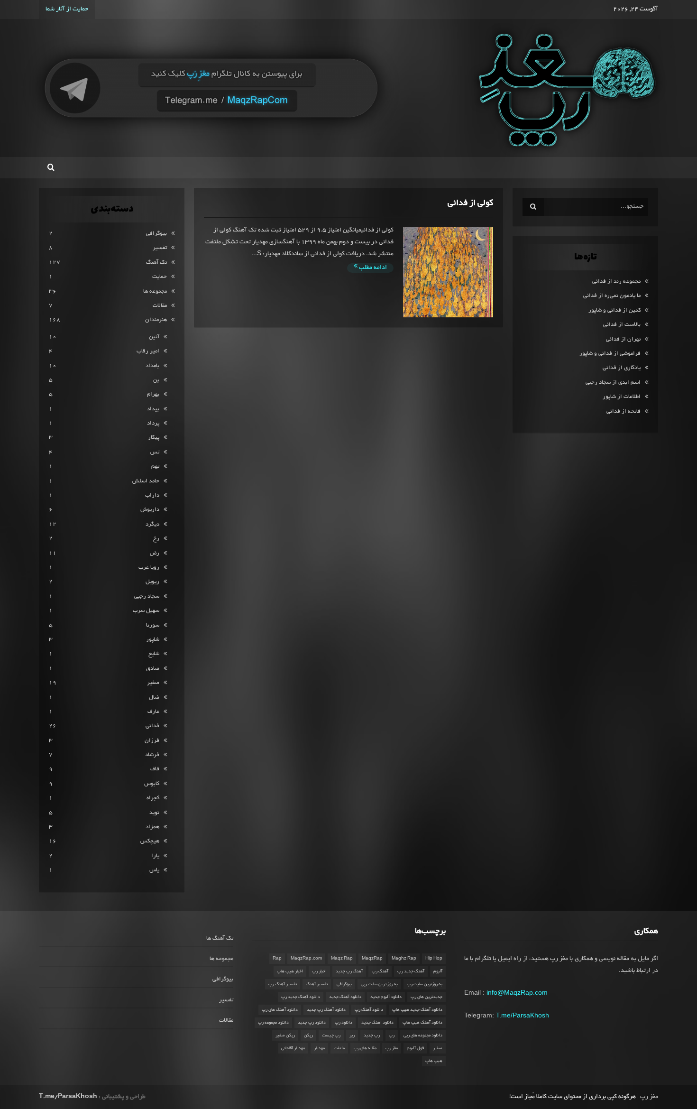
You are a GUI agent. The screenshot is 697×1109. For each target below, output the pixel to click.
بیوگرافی (156, 234)
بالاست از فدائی (622, 325)
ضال (154, 697)
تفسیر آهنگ (317, 984)
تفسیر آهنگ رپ (282, 984)
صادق (152, 668)
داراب (152, 495)
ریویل (152, 582)
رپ (391, 1035)
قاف (154, 769)
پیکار (153, 437)
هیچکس (149, 841)
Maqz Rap (342, 958)
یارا (155, 856)
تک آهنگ (156, 262)
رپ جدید (372, 1035)
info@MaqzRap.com (517, 992)
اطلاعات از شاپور (622, 397)
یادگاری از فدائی (622, 368)
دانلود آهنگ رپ (369, 1009)
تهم (155, 466)
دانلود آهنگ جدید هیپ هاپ (417, 1009)
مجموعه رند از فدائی (616, 281)
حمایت (159, 277)
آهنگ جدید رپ (410, 971)
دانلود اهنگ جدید (377, 1022)
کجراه (153, 798)
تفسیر (160, 248)
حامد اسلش (145, 481)
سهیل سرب (146, 611)
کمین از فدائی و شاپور (614, 310)
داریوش (149, 510)
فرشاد (152, 755)
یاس (154, 870)
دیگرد (152, 524)
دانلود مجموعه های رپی (423, 1035)
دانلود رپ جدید (312, 1022)
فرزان (152, 741)
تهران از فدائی (623, 339)
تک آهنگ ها (219, 938)
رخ (156, 539)
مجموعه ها (155, 291)
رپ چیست (331, 1035)
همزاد (152, 827)
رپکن (308, 1035)
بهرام (153, 394)
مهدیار (319, 1048)
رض (154, 553)
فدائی (152, 726)
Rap (277, 958)
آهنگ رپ (380, 971)
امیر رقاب (148, 351)
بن (156, 380)
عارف (153, 712)
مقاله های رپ (365, 1048)
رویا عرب (148, 567)
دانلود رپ (343, 1022)
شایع (153, 654)
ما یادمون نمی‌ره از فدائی (612, 296)
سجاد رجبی (146, 596)
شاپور (152, 640)
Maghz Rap (404, 958)
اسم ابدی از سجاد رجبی (613, 382)
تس (154, 452)
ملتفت (339, 1048)
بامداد (152, 366)
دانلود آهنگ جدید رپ (300, 997)
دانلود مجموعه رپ (273, 1022)
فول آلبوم (415, 1048)
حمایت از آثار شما (67, 9)
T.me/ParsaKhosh (522, 1015)
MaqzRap (372, 958)
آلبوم (437, 971)
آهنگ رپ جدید (349, 971)
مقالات (160, 306)
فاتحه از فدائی (623, 411)
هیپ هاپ (433, 1061)
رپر (352, 1035)
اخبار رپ (319, 971)
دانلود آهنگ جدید (345, 997)
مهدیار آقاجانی (293, 1048)
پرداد (153, 423)
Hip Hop (433, 958)
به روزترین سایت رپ (424, 984)
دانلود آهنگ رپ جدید (326, 1009)
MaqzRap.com (306, 958)
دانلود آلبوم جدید (386, 997)
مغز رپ (391, 1048)
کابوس (151, 784)
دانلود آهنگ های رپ (280, 1009)
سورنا (152, 625)
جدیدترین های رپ (426, 997)
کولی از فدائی (470, 203)
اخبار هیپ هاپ (290, 971)
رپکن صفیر (285, 1035)
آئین (154, 337)
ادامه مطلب (372, 268)
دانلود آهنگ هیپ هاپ (422, 1022)
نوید (154, 813)
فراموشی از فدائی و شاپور (610, 354)
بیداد (153, 409)
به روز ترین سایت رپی (379, 984)
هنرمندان (156, 320)
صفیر (153, 683)
